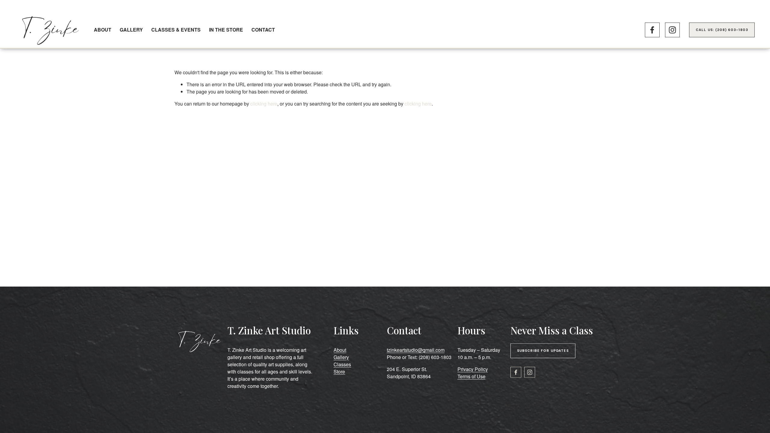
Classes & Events (176, 29)
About (102, 29)
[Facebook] (652, 30)
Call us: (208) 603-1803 (722, 30)
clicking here (263, 103)
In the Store (226, 29)
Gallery (131, 29)
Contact (263, 29)
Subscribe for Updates (543, 351)
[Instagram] (672, 30)
